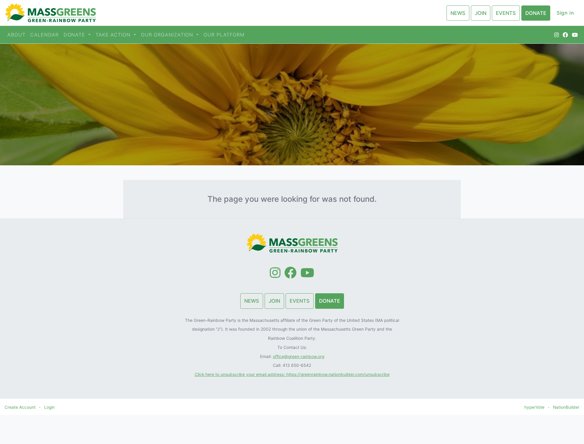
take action (114, 35)
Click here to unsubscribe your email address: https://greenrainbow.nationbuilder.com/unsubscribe (292, 374)
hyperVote (534, 407)
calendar (44, 35)
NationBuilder (566, 407)
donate (75, 35)
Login (49, 407)
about (16, 35)
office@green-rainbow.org (298, 356)
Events (506, 13)
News (457, 13)
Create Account (20, 407)
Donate (535, 13)
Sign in (565, 13)
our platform (224, 35)
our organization (168, 35)
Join (480, 13)
